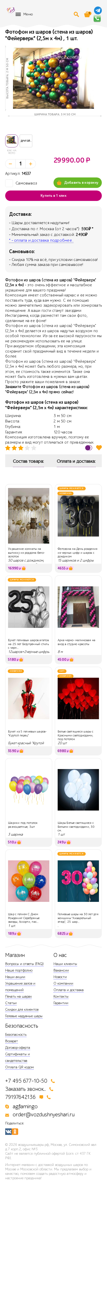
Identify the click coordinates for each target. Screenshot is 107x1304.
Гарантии (61, 1003)
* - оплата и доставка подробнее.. (41, 240)
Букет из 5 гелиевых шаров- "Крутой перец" (27, 733)
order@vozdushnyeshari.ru (44, 1114)
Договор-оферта (17, 1047)
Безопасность (15, 1034)
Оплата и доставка (69, 990)
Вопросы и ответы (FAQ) (24, 964)
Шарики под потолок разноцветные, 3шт (23, 824)
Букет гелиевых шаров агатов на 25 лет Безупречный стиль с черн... (28, 644)
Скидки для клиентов (21, 1009)
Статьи (11, 1003)
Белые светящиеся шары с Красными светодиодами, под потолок (75, 735)
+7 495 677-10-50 (26, 1081)
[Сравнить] (88, 447)
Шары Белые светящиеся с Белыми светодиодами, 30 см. (76, 826)
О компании (63, 983)
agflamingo (25, 1106)
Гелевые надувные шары (24, 1016)
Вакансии (61, 970)
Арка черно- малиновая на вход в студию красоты (76, 642)
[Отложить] (99, 447)
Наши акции (15, 977)
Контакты (61, 996)
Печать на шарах (18, 996)
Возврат (11, 1041)
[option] (53, 78)
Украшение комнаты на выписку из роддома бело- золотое (26, 552)
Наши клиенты (65, 964)
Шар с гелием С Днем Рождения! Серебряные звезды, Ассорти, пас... (23, 918)
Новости (60, 977)
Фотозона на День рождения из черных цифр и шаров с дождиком (77, 552)
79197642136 (20, 1097)
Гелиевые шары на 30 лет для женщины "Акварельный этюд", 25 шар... (78, 918)
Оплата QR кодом (19, 1067)
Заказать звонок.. (25, 1089)
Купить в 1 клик (53, 196)
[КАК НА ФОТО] (11, 140)
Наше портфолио (18, 970)
